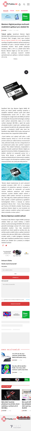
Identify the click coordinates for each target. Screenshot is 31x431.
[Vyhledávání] (24, 4)
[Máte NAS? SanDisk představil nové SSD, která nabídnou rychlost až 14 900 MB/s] (10, 394)
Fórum (12, 11)
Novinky (4, 30)
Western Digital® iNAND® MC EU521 (11, 40)
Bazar (17, 11)
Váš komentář (4, 281)
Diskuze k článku (6, 261)
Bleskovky (24, 11)
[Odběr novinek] (20, 4)
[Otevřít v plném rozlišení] (15, 92)
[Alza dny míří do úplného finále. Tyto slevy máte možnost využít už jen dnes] (6, 369)
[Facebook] (18, 417)
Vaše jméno (4, 266)
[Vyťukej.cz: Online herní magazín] (10, 4)
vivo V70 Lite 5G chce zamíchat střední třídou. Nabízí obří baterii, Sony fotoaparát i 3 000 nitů (19, 355)
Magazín (5, 11)
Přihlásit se (15, 277)
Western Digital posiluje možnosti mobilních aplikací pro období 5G (15, 25)
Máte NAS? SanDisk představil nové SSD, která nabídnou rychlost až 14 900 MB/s (10, 405)
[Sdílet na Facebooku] (2, 246)
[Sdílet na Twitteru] (6, 246)
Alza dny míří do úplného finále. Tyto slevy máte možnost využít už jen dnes (20, 367)
